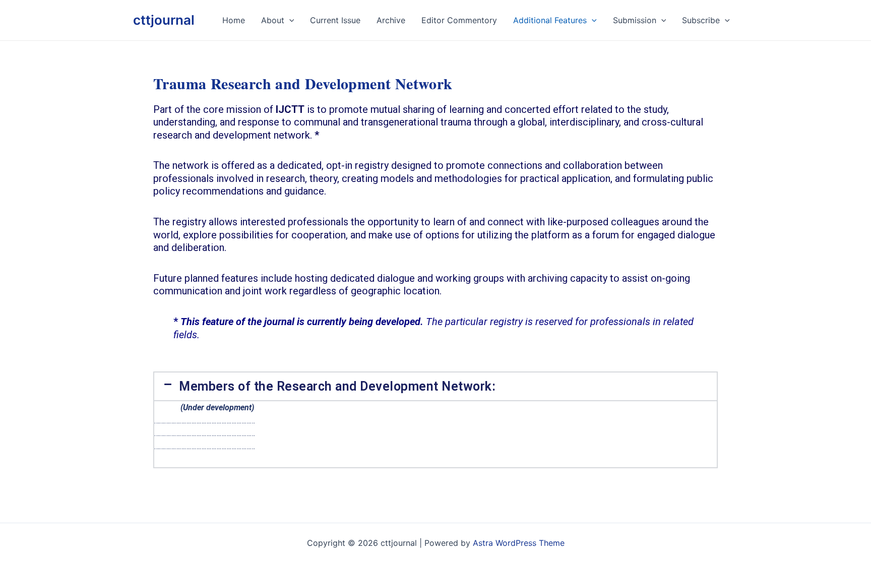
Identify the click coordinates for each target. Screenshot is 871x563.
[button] (435, 386)
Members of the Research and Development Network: (337, 386)
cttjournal (164, 20)
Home (233, 20)
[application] (289, 20)
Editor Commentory (459, 20)
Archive (391, 20)
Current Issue (335, 20)
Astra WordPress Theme (519, 543)
